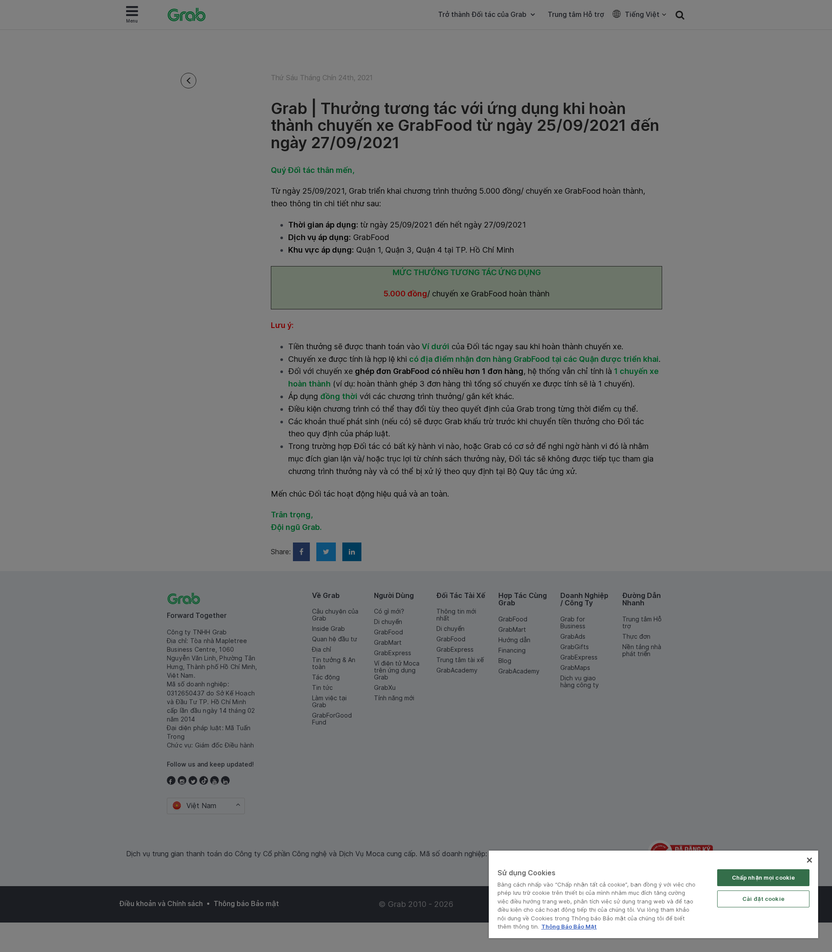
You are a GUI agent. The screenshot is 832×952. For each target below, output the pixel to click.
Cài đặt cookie (763, 898)
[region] (653, 894)
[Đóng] (809, 860)
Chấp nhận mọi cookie (763, 877)
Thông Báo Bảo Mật (569, 926)
